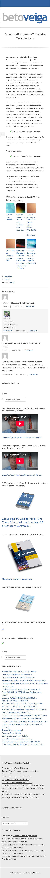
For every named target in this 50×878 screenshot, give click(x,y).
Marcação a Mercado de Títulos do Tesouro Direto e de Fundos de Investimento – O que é (20, 259)
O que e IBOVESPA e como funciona (15, 780)
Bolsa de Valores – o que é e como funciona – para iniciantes (20, 222)
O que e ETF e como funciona (13, 774)
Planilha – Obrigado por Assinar (25, 836)
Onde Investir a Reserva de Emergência (17, 674)
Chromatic (22, 873)
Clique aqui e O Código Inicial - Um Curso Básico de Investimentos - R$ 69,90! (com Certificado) (22, 522)
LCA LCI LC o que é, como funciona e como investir (21, 689)
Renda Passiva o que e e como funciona (16, 777)
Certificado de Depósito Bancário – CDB (10, 255)
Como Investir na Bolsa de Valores (15, 768)
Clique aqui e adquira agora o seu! (17, 579)
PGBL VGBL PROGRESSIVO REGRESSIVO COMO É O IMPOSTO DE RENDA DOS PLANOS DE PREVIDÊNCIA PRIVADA (23, 788)
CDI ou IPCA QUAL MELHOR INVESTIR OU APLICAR (22, 745)
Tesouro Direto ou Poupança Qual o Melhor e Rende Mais (23, 680)
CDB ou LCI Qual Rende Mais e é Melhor (17, 783)
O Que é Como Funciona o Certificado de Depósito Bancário (24, 721)
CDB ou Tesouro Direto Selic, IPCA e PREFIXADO (21, 742)
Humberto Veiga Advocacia (12, 807)
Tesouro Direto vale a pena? (12, 730)
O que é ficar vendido (9, 217)
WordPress (36, 873)
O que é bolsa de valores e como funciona (17, 739)
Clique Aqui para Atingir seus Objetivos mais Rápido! (22, 437)
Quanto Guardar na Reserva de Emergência (18, 677)
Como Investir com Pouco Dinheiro (15, 736)
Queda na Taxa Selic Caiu (11, 733)
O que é (7, 279)
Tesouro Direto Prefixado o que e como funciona (20, 771)
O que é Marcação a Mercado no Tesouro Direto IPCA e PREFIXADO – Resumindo (31, 224)
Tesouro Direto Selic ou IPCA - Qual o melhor (19, 671)
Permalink (30, 306)
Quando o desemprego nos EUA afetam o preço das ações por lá (31, 256)
